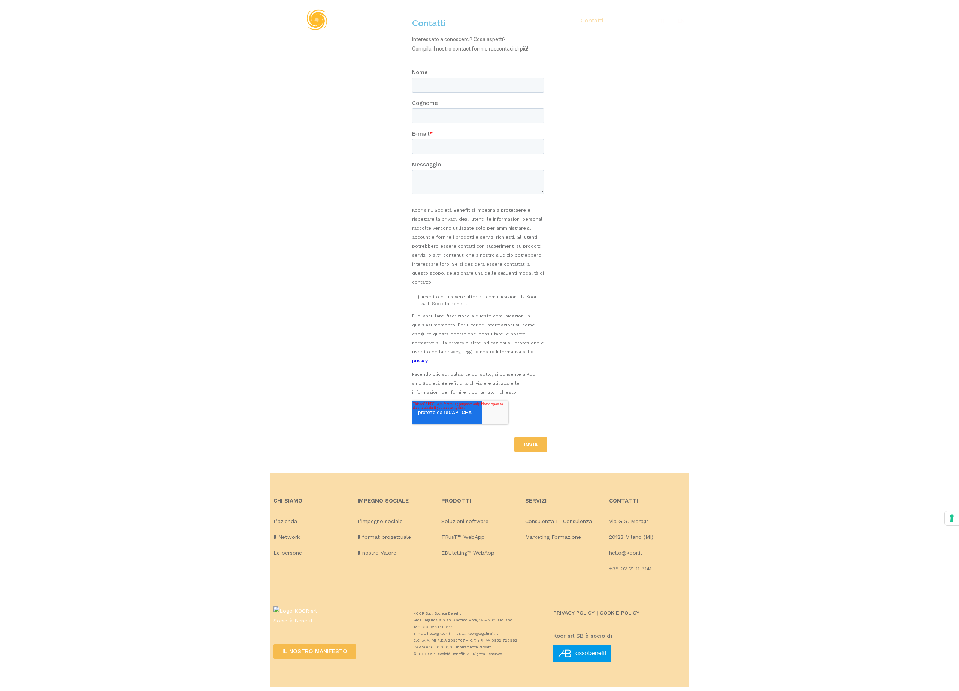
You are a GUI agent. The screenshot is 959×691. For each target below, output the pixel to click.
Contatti (592, 21)
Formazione (566, 537)
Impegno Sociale (481, 21)
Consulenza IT (543, 521)
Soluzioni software (464, 521)
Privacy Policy (574, 613)
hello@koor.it (625, 553)
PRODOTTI (456, 500)
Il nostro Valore (376, 553)
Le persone (287, 553)
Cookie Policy (619, 613)
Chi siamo (432, 21)
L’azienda (285, 521)
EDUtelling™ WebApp (467, 553)
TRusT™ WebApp (463, 537)
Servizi (559, 21)
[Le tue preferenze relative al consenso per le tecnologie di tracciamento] (952, 518)
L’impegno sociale (380, 521)
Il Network (286, 537)
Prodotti (528, 21)
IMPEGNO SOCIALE (384, 500)
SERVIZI (536, 500)
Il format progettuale (384, 537)
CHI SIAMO (287, 500)
